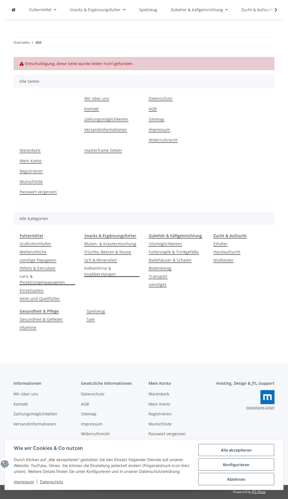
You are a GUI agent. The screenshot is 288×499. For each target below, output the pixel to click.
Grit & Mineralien (100, 260)
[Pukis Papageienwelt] (13, 9)
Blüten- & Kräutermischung (110, 243)
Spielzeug (96, 311)
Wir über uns (96, 98)
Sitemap (156, 119)
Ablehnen (236, 479)
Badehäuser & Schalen (170, 260)
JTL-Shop (259, 491)
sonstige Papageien (38, 260)
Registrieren (31, 171)
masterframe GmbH (103, 150)
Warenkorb (30, 150)
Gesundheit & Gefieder (41, 319)
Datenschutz (51, 481)
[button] (272, 9)
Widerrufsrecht (163, 140)
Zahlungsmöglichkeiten (106, 119)
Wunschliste (31, 181)
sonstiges (157, 284)
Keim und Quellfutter (40, 298)
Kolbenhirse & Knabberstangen (100, 271)
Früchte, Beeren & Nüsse (107, 252)
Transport (158, 276)
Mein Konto (30, 160)
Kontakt (91, 108)
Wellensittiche (33, 252)
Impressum (24, 481)
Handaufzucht (226, 252)
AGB (153, 108)
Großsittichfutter (35, 243)
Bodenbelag (160, 268)
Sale (90, 319)
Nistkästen (223, 260)
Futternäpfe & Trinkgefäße (174, 252)
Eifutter (220, 243)
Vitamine (28, 327)
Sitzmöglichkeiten (165, 243)
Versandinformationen (105, 129)
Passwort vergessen (38, 191)
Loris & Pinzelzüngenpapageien (42, 279)
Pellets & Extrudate (37, 268)
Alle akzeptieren (236, 450)
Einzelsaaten (32, 290)
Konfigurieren (236, 464)
